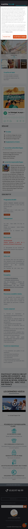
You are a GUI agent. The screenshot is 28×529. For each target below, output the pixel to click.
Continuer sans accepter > (21, 5)
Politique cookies (9, 32)
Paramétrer (6, 36)
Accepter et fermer (20, 36)
